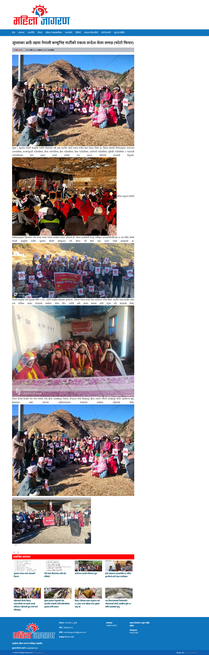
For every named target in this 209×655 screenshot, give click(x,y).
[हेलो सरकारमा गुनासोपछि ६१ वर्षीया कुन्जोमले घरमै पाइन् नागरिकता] (118, 566)
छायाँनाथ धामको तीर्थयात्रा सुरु (86, 573)
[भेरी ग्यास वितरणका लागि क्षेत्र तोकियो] (57, 566)
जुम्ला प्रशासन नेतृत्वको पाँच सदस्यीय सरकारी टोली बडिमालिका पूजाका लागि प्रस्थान (57, 604)
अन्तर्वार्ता (68, 32)
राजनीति (31, 32)
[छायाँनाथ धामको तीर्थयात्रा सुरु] (88, 566)
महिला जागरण (19, 50)
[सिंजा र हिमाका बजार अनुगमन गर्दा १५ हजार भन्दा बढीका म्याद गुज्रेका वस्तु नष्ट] (88, 593)
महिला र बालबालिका (54, 32)
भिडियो (78, 32)
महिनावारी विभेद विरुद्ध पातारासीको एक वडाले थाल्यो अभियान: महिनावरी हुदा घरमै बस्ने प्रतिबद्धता (26, 605)
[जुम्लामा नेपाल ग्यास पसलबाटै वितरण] (27, 566)
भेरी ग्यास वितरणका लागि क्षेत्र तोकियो (55, 575)
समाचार (21, 32)
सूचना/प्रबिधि (119, 32)
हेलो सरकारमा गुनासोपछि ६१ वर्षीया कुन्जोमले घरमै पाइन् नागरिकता (118, 575)
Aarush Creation (191, 652)
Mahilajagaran (38, 652)
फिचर (40, 32)
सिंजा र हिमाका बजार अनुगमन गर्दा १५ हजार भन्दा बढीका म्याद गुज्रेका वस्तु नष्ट (87, 604)
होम (13, 32)
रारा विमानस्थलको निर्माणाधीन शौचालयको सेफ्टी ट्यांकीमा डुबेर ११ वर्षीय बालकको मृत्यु (118, 604)
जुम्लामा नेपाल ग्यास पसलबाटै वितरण (24, 575)
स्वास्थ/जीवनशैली (91, 32)
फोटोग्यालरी (106, 32)
